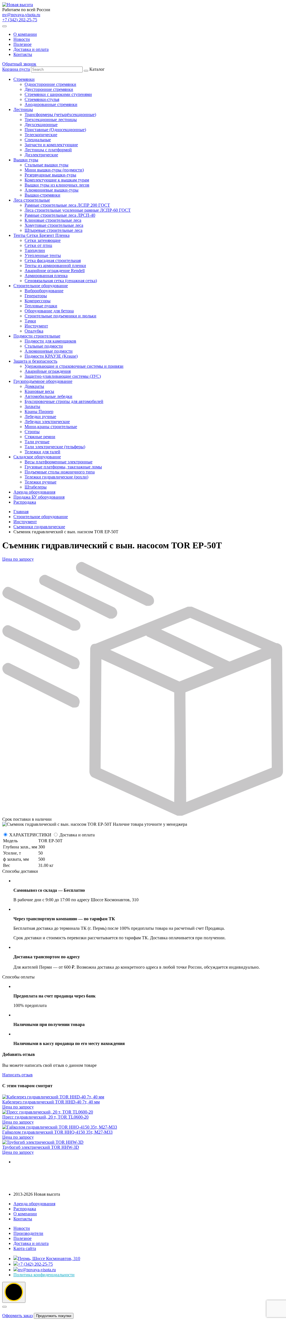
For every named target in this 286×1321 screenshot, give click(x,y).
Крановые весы (39, 391)
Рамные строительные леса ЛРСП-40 (60, 215)
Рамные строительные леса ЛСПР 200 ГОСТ (67, 205)
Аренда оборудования (34, 492)
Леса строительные (31, 200)
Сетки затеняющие (43, 240)
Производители (28, 1233)
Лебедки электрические (47, 421)
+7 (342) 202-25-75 (19, 19)
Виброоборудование (44, 290)
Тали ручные (37, 441)
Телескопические (41, 134)
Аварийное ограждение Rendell (55, 270)
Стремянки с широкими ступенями (58, 94)
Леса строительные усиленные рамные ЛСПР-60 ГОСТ (78, 210)
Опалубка (34, 331)
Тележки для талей (42, 451)
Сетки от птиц (38, 245)
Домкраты (34, 386)
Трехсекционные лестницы (51, 119)
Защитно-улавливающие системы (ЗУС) (63, 376)
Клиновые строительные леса (53, 220)
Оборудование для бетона (49, 310)
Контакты (22, 54)
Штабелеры (36, 487)
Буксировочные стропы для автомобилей (64, 401)
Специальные (38, 139)
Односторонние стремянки (50, 84)
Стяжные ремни (40, 436)
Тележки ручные (40, 482)
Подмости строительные (36, 336)
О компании (25, 34)
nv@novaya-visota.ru (21, 14)
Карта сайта (24, 1248)
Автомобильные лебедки (48, 396)
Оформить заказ (17, 1315)
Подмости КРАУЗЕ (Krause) (51, 356)
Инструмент (36, 326)
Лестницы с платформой (48, 149)
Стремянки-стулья (42, 99)
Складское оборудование (37, 456)
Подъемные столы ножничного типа (60, 472)
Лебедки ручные (40, 416)
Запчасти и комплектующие (51, 144)
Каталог (72, 285)
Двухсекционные (41, 124)
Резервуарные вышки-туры (50, 175)
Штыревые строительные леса (53, 230)
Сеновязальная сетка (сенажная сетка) (61, 280)
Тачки (30, 321)
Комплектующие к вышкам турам (57, 180)
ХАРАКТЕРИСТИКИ (30, 834)
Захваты (32, 406)
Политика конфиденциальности (44, 1274)
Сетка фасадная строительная (53, 260)
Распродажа (24, 502)
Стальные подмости (44, 346)
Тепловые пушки (41, 305)
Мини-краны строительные (51, 426)
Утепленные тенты (43, 255)
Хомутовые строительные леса (54, 225)
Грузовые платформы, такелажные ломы (63, 466)
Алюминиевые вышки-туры (51, 190)
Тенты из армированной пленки (55, 265)
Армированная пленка (46, 275)
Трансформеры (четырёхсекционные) (60, 114)
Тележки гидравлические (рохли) (56, 477)
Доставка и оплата (31, 49)
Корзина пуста (16, 69)
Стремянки (24, 79)
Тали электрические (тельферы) (55, 446)
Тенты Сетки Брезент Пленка (41, 235)
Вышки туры (25, 159)
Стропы (32, 431)
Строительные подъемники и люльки (60, 315)
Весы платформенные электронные (58, 461)
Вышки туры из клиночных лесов (57, 185)
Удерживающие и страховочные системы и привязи (74, 366)
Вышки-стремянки (42, 195)
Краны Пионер (39, 411)
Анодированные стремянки (51, 104)
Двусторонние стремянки (49, 89)
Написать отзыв (17, 1074)
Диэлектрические (41, 154)
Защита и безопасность (35, 361)
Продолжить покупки (53, 1316)
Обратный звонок (19, 64)
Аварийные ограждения (48, 371)
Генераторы (36, 295)
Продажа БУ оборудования (39, 497)
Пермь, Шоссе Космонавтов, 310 (49, 1258)
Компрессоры (38, 300)
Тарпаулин (35, 250)
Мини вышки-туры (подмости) (54, 170)
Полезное (22, 44)
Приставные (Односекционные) (55, 129)
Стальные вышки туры (46, 164)
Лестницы (23, 109)
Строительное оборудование (40, 285)
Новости (21, 39)
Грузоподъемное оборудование (42, 381)
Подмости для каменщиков (50, 341)
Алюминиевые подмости (49, 351)
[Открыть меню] (4, 26)
